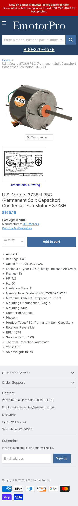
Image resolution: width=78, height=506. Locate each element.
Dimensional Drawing (25, 185)
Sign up (61, 458)
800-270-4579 (39, 49)
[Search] (70, 40)
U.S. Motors (31, 224)
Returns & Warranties (17, 228)
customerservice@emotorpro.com (32, 407)
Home (6, 60)
